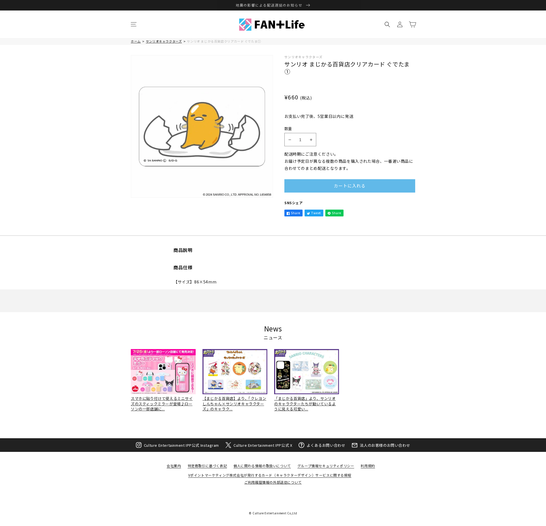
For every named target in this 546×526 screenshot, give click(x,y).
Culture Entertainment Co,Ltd (275, 513)
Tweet (316, 212)
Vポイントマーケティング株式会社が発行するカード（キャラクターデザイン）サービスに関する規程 (269, 475)
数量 (288, 128)
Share (295, 212)
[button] (133, 24)
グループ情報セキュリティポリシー (325, 465)
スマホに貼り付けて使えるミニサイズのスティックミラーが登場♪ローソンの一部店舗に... (162, 403)
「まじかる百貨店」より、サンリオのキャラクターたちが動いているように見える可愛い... (305, 403)
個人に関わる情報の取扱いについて (262, 465)
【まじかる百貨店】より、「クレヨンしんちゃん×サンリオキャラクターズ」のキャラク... (234, 403)
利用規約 (368, 465)
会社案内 (174, 465)
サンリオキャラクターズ (164, 41)
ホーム (136, 41)
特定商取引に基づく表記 (207, 465)
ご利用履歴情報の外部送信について (273, 482)
